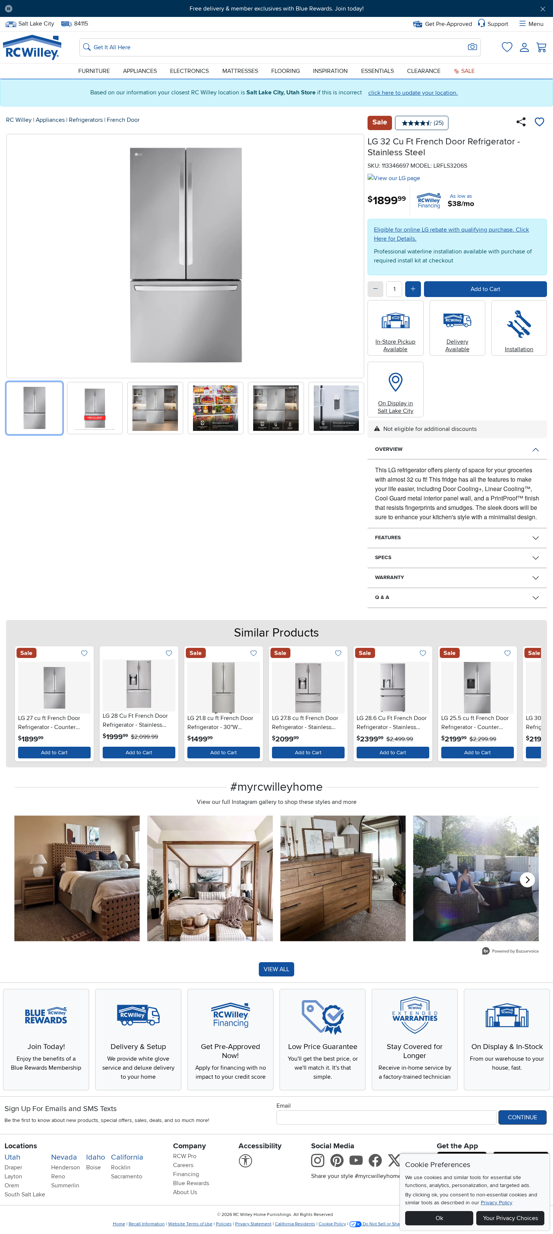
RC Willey (19, 120)
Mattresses (240, 71)
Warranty (389, 577)
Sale (467, 71)
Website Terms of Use (190, 1224)
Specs (383, 557)
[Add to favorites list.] (84, 654)
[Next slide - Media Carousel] (527, 879)
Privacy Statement (253, 1224)
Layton (13, 1176)
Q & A (382, 597)
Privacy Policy (496, 1202)
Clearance (424, 71)
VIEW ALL (276, 969)
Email (283, 1106)
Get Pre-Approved (448, 24)
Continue (522, 1117)
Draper (13, 1167)
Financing (186, 1174)
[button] (60, 8)
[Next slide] (355, 254)
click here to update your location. (413, 93)
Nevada (64, 1157)
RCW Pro (184, 1156)
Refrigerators (86, 120)
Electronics (189, 71)
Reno (58, 1176)
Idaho (95, 1157)
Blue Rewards (191, 1183)
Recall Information (147, 1224)
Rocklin (121, 1167)
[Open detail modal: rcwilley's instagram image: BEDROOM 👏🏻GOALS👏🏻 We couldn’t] (210, 878)
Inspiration (330, 71)
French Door (123, 120)
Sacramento (126, 1176)
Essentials (377, 71)
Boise (93, 1167)
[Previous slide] (14, 254)
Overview (389, 449)
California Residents (295, 1224)
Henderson (65, 1167)
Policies (224, 1224)
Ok (439, 1218)
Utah (12, 1157)
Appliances (140, 71)
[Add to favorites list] (539, 122)
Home (119, 1224)
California (127, 1157)
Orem (12, 1185)
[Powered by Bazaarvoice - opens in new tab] (510, 952)
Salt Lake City (36, 22)
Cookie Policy (332, 1224)
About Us (185, 1192)
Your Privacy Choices (510, 1218)
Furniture (94, 71)
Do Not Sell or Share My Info (391, 1224)
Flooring (285, 71)
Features (388, 537)
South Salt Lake (25, 1194)
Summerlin (65, 1185)
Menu (536, 24)
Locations (21, 1146)
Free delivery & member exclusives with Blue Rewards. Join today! (277, 8)
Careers (183, 1165)
